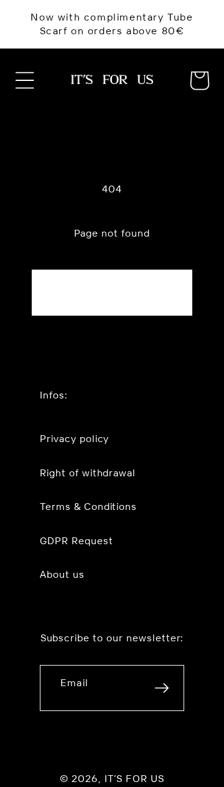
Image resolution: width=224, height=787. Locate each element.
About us (62, 574)
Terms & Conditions (88, 506)
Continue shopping (112, 292)
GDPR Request (76, 540)
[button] (25, 80)
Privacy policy (74, 438)
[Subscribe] (162, 688)
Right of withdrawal (88, 472)
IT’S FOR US (134, 778)
